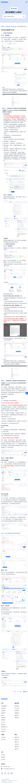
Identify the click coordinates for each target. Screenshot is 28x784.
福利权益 (17, 746)
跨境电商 (8, 26)
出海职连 (3, 731)
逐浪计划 (17, 739)
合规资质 (3, 757)
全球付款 (3, 708)
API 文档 (3, 739)
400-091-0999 (6, 766)
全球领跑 (3, 717)
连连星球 (3, 713)
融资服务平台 (4, 726)
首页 (4, 2)
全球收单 (3, 710)
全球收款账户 (4, 706)
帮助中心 (3, 26)
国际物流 (17, 715)
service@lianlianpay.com (9, 768)
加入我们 (3, 759)
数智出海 (17, 737)
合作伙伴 (17, 744)
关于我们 (3, 755)
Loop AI (3, 722)
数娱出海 (17, 717)
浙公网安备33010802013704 (7, 782)
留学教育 (17, 710)
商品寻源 (3, 724)
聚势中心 (17, 742)
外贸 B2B (17, 708)
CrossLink (3, 729)
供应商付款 (13, 26)
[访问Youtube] (12, 773)
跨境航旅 (17, 713)
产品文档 (3, 737)
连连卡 (2, 715)
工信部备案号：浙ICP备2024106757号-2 (9, 780)
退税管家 (3, 720)
